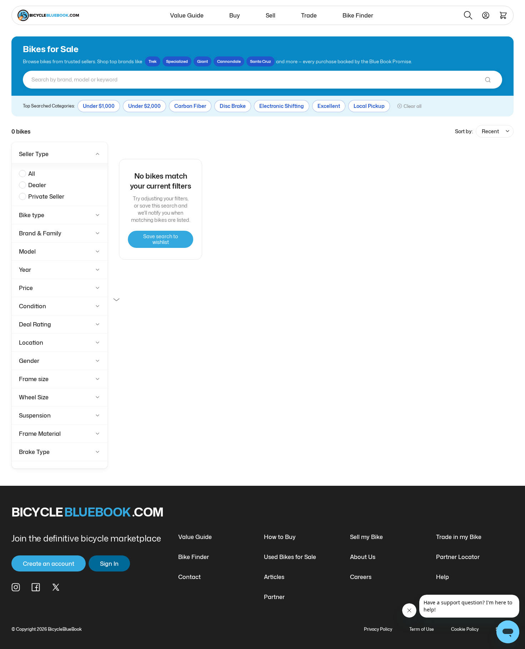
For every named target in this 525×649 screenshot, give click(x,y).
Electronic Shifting (281, 106)
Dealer (37, 185)
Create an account (48, 564)
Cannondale (229, 61)
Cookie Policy (465, 629)
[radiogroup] (59, 185)
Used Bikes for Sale (290, 557)
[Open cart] (503, 15)
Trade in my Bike (458, 537)
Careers (360, 577)
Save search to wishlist (160, 239)
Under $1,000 (99, 106)
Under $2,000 (144, 106)
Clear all (412, 106)
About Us (362, 557)
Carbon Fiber (190, 106)
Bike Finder (357, 15)
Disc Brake (233, 106)
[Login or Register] (485, 15)
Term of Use (421, 629)
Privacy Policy (378, 629)
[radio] (22, 173)
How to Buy (280, 537)
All (31, 173)
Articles (274, 577)
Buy (234, 15)
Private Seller (46, 196)
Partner (274, 597)
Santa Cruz (260, 61)
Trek (153, 61)
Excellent (329, 106)
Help (442, 577)
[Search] (468, 15)
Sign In (109, 564)
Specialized (177, 61)
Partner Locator (458, 557)
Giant (202, 61)
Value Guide (187, 15)
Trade (309, 15)
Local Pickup (369, 106)
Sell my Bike (366, 537)
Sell (270, 15)
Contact (189, 577)
